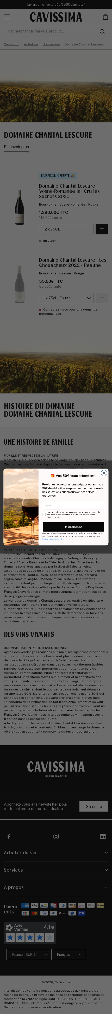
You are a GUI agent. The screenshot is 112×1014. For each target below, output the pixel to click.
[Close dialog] (104, 473)
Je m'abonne (74, 527)
